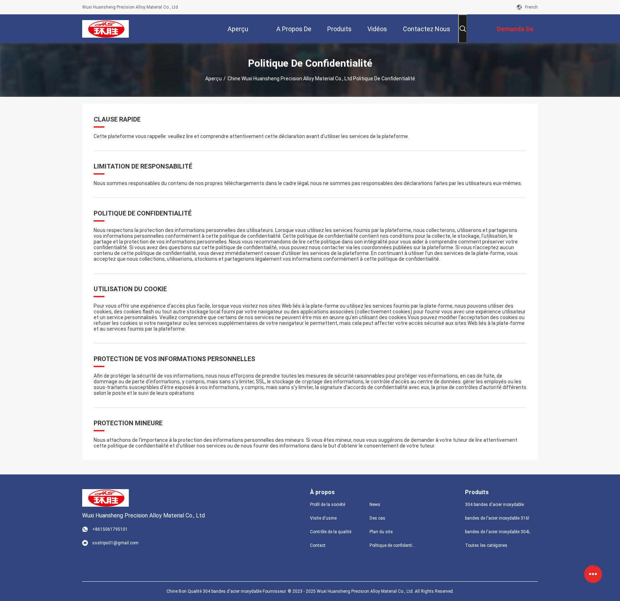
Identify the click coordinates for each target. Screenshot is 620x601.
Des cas (377, 518)
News (375, 504)
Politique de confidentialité (394, 545)
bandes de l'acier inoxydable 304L (497, 531)
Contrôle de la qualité (330, 531)
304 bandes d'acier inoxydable (494, 504)
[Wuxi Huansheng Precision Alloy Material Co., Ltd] (105, 29)
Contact (317, 545)
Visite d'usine (323, 518)
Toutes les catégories (486, 545)
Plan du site (381, 531)
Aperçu (213, 78)
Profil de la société (327, 504)
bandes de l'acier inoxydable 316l (497, 518)
